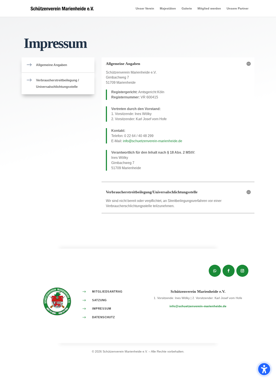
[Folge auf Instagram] (242, 271)
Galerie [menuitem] (187, 8)
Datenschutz (103, 317)
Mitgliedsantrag (107, 291)
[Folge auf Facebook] (229, 271)
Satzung (99, 300)
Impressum (101, 308)
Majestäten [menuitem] (168, 8)
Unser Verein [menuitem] (145, 8)
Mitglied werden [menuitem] (209, 8)
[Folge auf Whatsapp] (215, 271)
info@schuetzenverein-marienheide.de (152, 141)
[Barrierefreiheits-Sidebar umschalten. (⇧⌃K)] (264, 369)
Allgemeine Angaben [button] (123, 64)
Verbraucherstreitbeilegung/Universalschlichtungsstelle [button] (152, 192)
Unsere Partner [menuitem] (237, 8)
